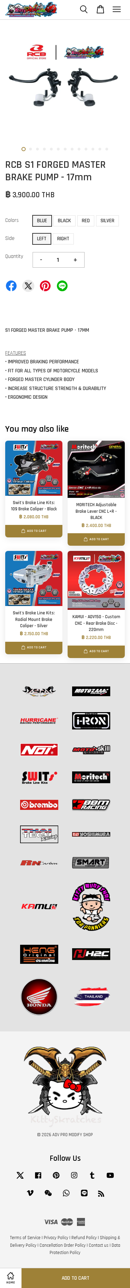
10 (86, 149)
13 (107, 149)
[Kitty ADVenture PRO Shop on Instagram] (74, 1179)
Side (10, 238)
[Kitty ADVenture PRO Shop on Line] (84, 1196)
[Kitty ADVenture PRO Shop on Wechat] (48, 1196)
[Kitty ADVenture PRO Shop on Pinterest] (56, 1179)
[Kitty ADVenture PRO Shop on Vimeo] (30, 1196)
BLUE (42, 220)
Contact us (99, 1245)
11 (93, 149)
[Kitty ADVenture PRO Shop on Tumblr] (92, 1179)
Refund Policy (84, 1238)
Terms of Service (25, 1238)
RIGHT (63, 238)
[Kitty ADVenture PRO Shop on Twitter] (20, 1179)
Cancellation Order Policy (63, 1245)
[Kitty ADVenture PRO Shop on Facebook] (38, 1179)
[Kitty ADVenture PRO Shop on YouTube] (110, 1179)
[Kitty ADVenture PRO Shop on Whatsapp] (66, 1196)
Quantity (14, 256)
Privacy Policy (56, 1238)
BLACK (64, 220)
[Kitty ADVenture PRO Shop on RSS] (101, 1195)
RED (86, 220)
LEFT (41, 238)
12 (100, 149)
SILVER (107, 220)
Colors (12, 220)
